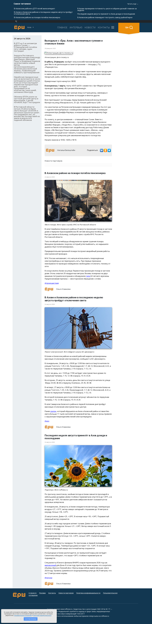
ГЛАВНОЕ (62, 27)
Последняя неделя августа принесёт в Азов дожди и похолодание (106, 14)
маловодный (50, 565)
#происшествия (52, 283)
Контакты (52, 593)
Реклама (42, 593)
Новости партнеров (66, 593)
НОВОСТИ (90, 27)
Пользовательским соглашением (23, 615)
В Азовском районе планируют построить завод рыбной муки (104, 17)
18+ (127, 27)
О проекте (32, 593)
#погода (48, 577)
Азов (29, 27)
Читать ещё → (132, 4)
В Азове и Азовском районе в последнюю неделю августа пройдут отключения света (43, 13)
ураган (53, 411)
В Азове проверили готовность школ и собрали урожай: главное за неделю (107, 9)
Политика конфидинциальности (88, 593)
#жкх (47, 421)
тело (88, 276)
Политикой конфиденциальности (42, 615)
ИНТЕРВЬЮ (76, 27)
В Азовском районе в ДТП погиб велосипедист (34, 8)
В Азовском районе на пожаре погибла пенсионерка (37, 17)
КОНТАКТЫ (104, 27)
